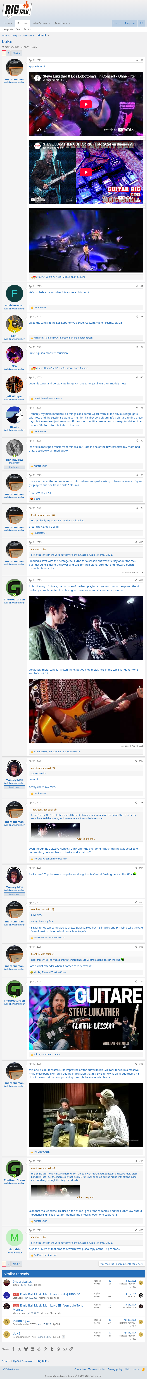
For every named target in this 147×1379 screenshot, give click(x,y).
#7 (142, 440)
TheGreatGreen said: (42, 809)
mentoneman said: (41, 768)
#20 (141, 1230)
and (48, 398)
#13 (141, 802)
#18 (141, 1063)
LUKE (16, 1333)
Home (8, 23)
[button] (49, 23)
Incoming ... (21, 1321)
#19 (141, 1161)
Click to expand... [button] (86, 838)
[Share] (137, 60)
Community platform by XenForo (73, 1376)
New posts (7, 29)
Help (127, 1369)
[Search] (141, 23)
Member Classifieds (49, 1297)
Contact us (80, 1369)
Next (15, 53)
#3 (142, 316)
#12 (141, 760)
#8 (142, 475)
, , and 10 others (60, 277)
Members (61, 23)
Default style (12, 1369)
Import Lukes (22, 1281)
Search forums (23, 29)
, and (57, 751)
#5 (142, 377)
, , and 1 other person (63, 337)
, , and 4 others (62, 368)
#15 (141, 902)
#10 (141, 542)
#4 (142, 347)
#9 (142, 507)
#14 (141, 867)
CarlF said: (36, 549)
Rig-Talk (38, 1284)
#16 (141, 946)
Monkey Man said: (41, 909)
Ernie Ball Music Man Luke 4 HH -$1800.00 (50, 1294)
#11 (141, 580)
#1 (142, 60)
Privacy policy (115, 1369)
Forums (22, 23)
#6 (142, 407)
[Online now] (14, 331)
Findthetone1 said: (41, 515)
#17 (141, 981)
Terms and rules (96, 1369)
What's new (40, 23)
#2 (142, 286)
